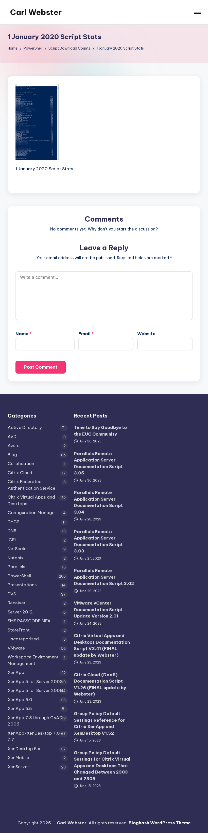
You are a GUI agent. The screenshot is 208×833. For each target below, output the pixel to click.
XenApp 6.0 (20, 699)
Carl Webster (36, 12)
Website (146, 333)
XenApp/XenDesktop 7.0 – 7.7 (36, 736)
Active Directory (25, 427)
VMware (16, 648)
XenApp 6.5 (20, 708)
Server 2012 (20, 612)
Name (23, 333)
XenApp (16, 672)
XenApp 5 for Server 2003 (35, 681)
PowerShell (19, 576)
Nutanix (16, 558)
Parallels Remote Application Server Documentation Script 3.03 (98, 541)
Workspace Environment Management (33, 660)
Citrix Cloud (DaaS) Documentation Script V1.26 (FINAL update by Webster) (100, 684)
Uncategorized (23, 639)
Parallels (16, 566)
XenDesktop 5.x (24, 748)
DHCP (14, 522)
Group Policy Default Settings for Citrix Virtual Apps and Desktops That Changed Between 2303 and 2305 (102, 765)
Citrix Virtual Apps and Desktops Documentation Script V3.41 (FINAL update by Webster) (102, 645)
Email (86, 333)
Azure (14, 445)
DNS (12, 530)
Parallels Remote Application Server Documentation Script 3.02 (104, 577)
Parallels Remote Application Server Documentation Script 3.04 (98, 502)
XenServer (18, 766)
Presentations (22, 585)
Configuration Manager (32, 512)
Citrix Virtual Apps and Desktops (31, 500)
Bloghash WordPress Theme (160, 823)
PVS (12, 594)
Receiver (17, 603)
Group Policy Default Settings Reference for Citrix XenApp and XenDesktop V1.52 (99, 723)
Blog (12, 454)
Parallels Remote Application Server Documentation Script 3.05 (98, 463)
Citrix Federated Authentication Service (31, 485)
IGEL (12, 540)
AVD (12, 436)
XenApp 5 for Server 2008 (35, 690)
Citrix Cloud (20, 472)
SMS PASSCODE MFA (29, 621)
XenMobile (18, 757)
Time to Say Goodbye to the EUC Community (100, 431)
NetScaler (18, 548)
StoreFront (19, 630)
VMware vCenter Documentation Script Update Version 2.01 (98, 609)
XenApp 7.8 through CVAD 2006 (35, 721)
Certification (21, 463)
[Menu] (197, 12)
